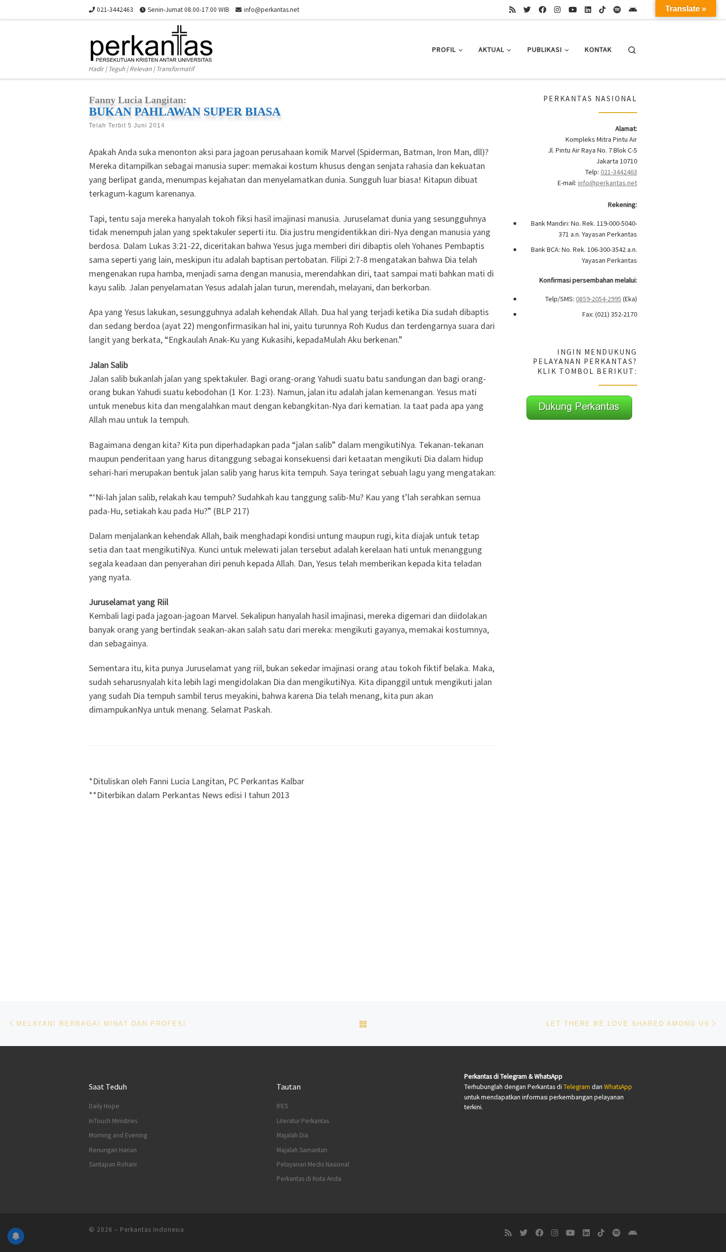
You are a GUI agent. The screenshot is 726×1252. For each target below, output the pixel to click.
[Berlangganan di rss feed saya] (512, 9)
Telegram (577, 1087)
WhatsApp (618, 1087)
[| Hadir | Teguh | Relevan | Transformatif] (150, 42)
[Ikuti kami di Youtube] (572, 9)
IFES (282, 1106)
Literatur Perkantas (303, 1121)
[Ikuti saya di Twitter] (527, 9)
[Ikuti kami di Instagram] (557, 9)
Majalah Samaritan (302, 1150)
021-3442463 (619, 171)
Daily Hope (104, 1106)
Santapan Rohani (113, 1164)
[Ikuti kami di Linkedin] (588, 9)
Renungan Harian (113, 1150)
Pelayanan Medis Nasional (313, 1164)
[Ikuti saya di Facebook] (542, 9)
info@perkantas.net (607, 182)
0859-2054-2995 (598, 298)
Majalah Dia (292, 1135)
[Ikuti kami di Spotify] (617, 9)
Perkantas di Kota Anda (309, 1178)
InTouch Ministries (113, 1121)
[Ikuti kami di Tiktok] (602, 9)
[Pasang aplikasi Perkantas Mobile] (633, 9)
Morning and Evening (118, 1135)
